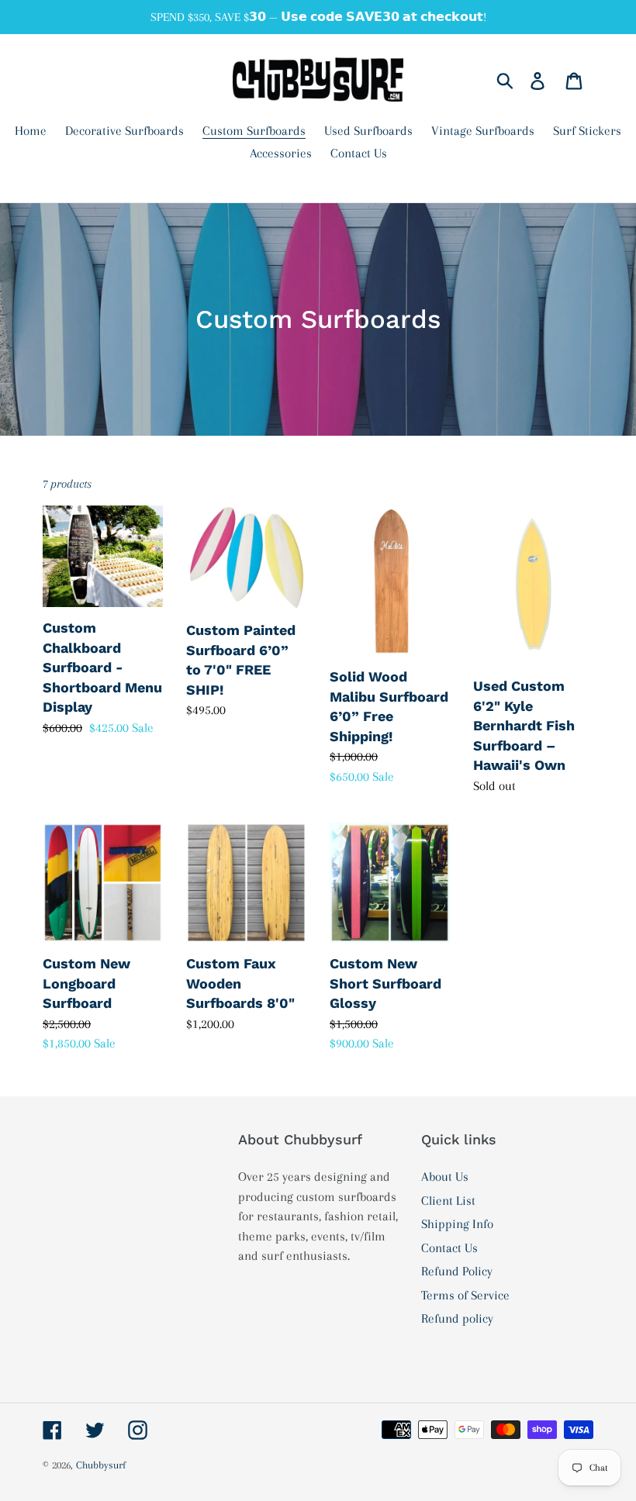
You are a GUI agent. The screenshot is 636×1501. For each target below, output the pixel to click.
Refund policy (457, 1318)
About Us (444, 1176)
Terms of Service (465, 1295)
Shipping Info (457, 1223)
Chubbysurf (101, 1465)
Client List (448, 1200)
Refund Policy (457, 1271)
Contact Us (449, 1247)
